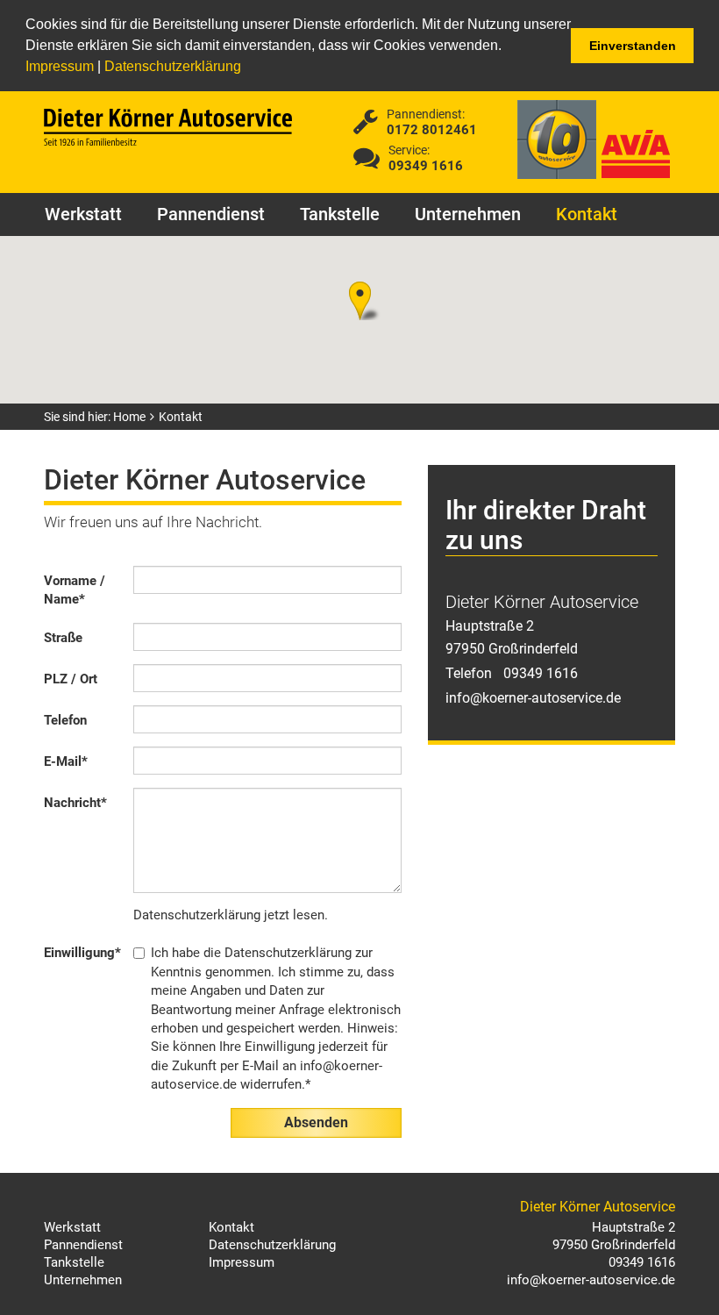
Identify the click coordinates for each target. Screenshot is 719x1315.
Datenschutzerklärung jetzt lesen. (230, 915)
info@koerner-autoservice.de (533, 698)
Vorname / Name (74, 590)
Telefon (65, 720)
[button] (247, 68)
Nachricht (75, 803)
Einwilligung (82, 953)
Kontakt (586, 214)
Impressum (59, 66)
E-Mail (66, 761)
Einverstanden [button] (632, 46)
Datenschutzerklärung (172, 66)
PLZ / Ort (70, 679)
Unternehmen (468, 214)
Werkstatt (83, 214)
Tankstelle (340, 214)
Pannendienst (211, 214)
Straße (63, 638)
